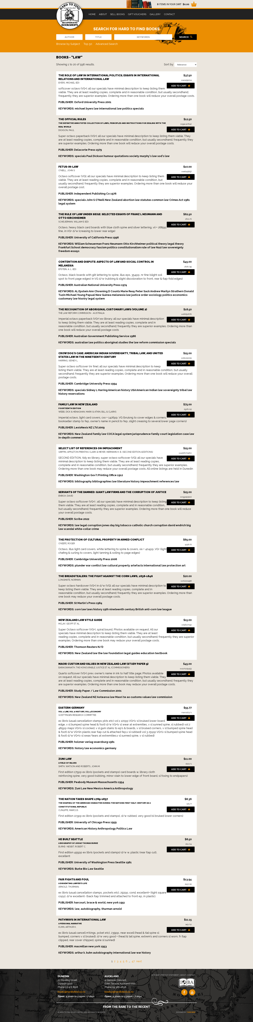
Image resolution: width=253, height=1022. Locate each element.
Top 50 (87, 43)
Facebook (184, 992)
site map (156, 975)
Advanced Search (107, 43)
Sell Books (117, 14)
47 (133, 961)
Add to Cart (178, 85)
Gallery (155, 14)
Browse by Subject (68, 43)
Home (92, 14)
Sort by (168, 64)
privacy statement (170, 975)
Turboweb (191, 1012)
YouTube (192, 992)
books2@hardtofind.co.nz (119, 991)
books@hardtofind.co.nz (71, 991)
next (139, 961)
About (103, 14)
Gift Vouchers (137, 14)
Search (184, 37)
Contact (169, 14)
